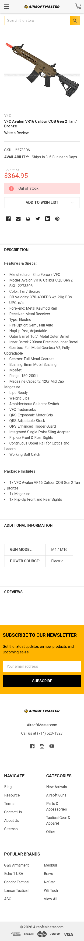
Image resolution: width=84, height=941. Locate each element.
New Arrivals (56, 787)
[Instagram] (42, 746)
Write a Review (16, 133)
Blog (8, 787)
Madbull (50, 865)
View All (50, 899)
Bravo (48, 873)
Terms (9, 803)
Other (50, 832)
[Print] (28, 219)
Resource (12, 795)
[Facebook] (8, 219)
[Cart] (78, 6)
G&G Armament (16, 865)
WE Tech (51, 890)
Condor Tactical (16, 882)
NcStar (49, 882)
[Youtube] (52, 746)
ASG (7, 899)
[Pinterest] (57, 219)
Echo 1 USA (13, 873)
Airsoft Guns (56, 795)
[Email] (18, 219)
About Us (11, 820)
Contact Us (13, 812)
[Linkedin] (47, 219)
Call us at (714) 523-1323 (42, 733)
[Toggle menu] (6, 6)
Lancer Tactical (16, 890)
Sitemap (11, 829)
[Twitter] (38, 219)
